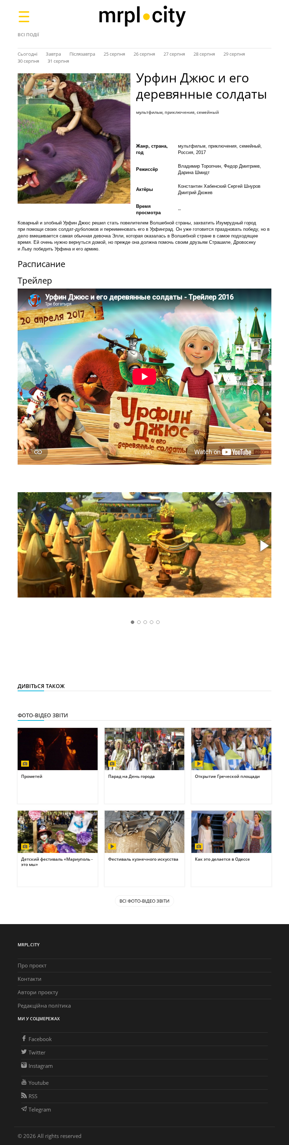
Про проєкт (32, 965)
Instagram (41, 1065)
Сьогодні (27, 54)
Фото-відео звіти (43, 715)
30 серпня (28, 61)
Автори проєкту (38, 992)
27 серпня (174, 54)
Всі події (28, 34)
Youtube (39, 1082)
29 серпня (234, 54)
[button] (264, 546)
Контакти (30, 978)
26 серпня (144, 54)
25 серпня (114, 54)
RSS (33, 1096)
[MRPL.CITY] (142, 16)
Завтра (53, 54)
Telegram (40, 1109)
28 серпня (204, 54)
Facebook (40, 1038)
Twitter (37, 1052)
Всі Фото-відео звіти (144, 901)
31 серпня (58, 61)
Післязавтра (82, 54)
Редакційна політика (44, 1005)
